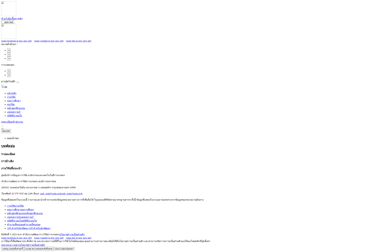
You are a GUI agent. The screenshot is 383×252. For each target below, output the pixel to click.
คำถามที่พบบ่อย (23, 224)
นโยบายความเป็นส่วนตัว (72, 234)
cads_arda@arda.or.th (61, 193)
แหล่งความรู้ (13, 112)
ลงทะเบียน (6, 122)
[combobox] (2, 85)
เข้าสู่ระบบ (17, 122)
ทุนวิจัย (11, 104)
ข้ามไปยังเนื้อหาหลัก (12, 18)
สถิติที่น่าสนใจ (14, 115)
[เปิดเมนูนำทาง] (2, 128)
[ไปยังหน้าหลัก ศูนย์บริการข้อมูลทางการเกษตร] (9, 87)
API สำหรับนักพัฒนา (29, 228)
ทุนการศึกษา (14, 100)
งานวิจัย (11, 97)
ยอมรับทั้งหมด (39, 249)
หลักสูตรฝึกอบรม (16, 108)
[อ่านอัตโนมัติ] (18, 82)
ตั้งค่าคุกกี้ (12, 249)
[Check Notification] (2, 125)
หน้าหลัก (11, 93)
